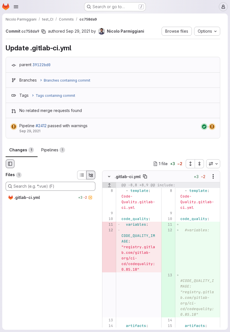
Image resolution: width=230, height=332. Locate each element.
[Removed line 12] (108, 230)
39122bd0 (41, 64)
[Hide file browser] (10, 163)
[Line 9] (108, 213)
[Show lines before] (109, 185)
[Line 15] (167, 326)
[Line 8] (108, 191)
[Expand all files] (190, 163)
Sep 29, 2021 (78, 31)
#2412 (41, 125)
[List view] (81, 175)
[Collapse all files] (199, 163)
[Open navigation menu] (16, 6)
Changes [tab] (20, 149)
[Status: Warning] (13, 126)
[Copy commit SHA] (43, 31)
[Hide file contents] (109, 176)
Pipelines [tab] (52, 149)
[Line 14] (167, 320)
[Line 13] (108, 320)
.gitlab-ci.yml (128, 176)
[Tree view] (90, 175)
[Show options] (213, 176)
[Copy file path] (145, 176)
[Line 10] (108, 219)
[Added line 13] (167, 275)
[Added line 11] (167, 224)
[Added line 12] (167, 230)
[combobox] (213, 163)
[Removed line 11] (108, 224)
